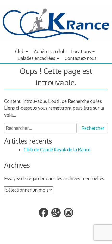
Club (19, 51)
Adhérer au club (50, 51)
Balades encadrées (36, 58)
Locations (81, 51)
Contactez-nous (80, 58)
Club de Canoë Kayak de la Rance (57, 149)
